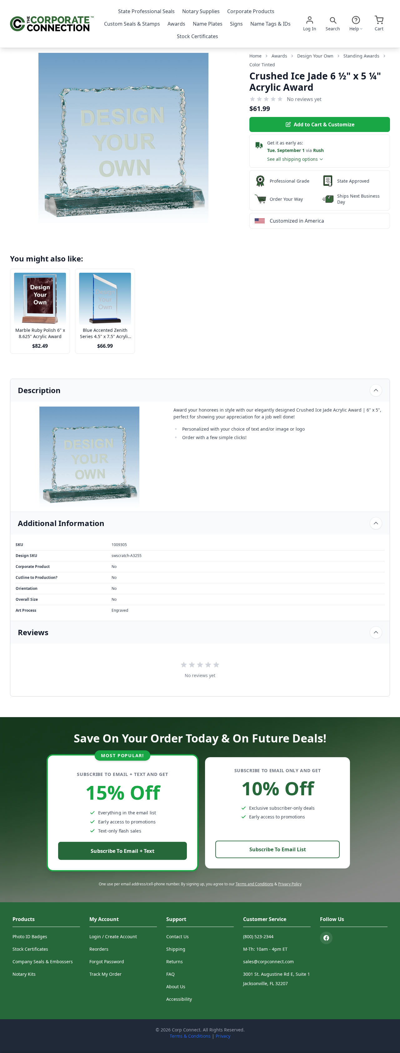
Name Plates (207, 23)
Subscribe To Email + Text (122, 850)
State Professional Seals (146, 11)
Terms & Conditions (190, 1036)
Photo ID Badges (29, 936)
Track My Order (105, 974)
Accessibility (179, 999)
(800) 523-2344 (258, 936)
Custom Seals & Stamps (132, 23)
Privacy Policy (290, 884)
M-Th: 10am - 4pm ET (265, 949)
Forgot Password (106, 961)
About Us (175, 987)
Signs (236, 23)
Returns (174, 961)
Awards (176, 23)
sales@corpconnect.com (268, 961)
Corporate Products (250, 11)
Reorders (98, 949)
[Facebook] (326, 938)
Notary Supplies (201, 11)
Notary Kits (24, 974)
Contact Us (177, 936)
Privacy (223, 1036)
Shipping (175, 949)
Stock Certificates (197, 36)
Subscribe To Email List (277, 849)
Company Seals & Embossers (42, 961)
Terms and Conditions (254, 884)
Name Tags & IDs (270, 23)
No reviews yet (304, 99)
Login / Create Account (113, 936)
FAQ (170, 974)
